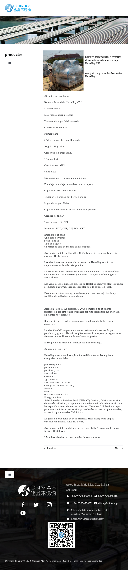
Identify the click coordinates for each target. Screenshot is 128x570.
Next (117, 448)
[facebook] (23, 504)
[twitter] (36, 504)
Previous (51, 448)
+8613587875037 (82, 503)
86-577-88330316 (82, 496)
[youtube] (23, 513)
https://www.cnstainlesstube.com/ (87, 519)
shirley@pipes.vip (108, 503)
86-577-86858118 (108, 496)
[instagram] (49, 504)
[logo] (18, 5)
